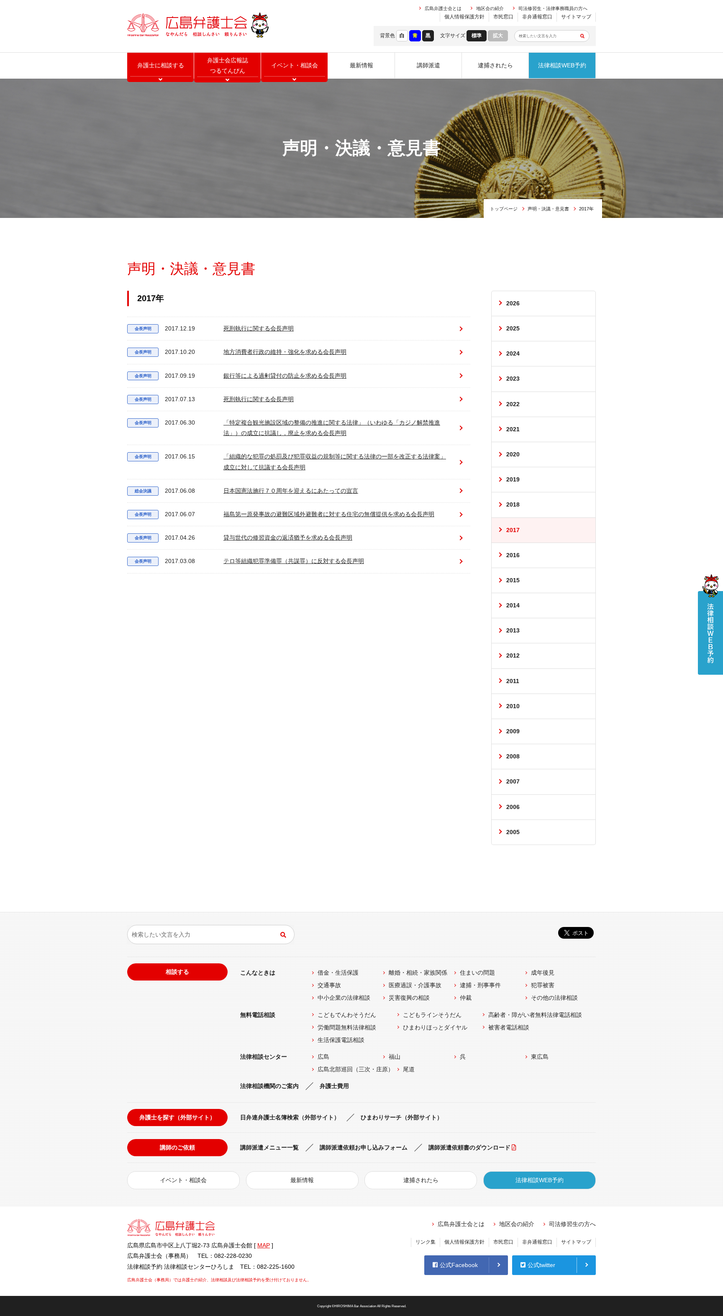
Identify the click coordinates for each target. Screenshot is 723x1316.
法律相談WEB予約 (562, 65)
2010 (513, 706)
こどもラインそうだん (432, 1014)
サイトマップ (576, 17)
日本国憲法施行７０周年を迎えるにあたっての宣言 (247, 490)
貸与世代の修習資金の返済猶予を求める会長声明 (244, 537)
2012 (513, 655)
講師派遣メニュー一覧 (269, 1147)
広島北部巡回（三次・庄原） (356, 1069)
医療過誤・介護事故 (415, 985)
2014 (513, 605)
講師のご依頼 (177, 1147)
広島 (323, 1056)
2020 (513, 454)
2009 (513, 731)
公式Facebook (459, 1265)
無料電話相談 (257, 1014)
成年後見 (542, 972)
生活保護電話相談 (341, 1040)
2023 (513, 378)
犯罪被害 (542, 985)
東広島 (540, 1056)
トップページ (504, 208)
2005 (513, 832)
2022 (513, 404)
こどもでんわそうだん (347, 1014)
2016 (513, 555)
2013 (513, 630)
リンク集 (425, 1242)
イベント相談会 (294, 65)
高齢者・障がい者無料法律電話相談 (535, 1014)
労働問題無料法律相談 (347, 1027)
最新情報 (361, 65)
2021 (513, 429)
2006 (513, 807)
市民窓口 (503, 17)
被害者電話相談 (508, 1027)
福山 (394, 1056)
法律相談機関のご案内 (269, 1086)
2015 (513, 580)
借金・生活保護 (338, 972)
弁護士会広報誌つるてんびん (227, 65)
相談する (177, 971)
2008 (513, 756)
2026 (513, 303)
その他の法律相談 (554, 997)
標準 (477, 35)
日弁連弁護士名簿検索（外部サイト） (290, 1117)
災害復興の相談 (409, 997)
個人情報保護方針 (464, 17)
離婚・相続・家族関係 (418, 972)
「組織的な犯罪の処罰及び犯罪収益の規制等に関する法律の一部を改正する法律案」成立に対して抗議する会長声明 (290, 461)
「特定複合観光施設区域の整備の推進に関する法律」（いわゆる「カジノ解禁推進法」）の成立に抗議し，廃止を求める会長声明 (288, 427)
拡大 (498, 35)
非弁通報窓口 (537, 17)
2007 (513, 781)
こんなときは (257, 972)
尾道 (409, 1069)
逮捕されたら (495, 65)
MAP (263, 1245)
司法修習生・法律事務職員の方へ (552, 8)
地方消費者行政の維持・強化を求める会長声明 (241, 351)
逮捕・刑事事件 (480, 985)
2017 (513, 530)
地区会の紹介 (490, 8)
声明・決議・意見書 (548, 208)
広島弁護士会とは (443, 8)
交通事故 (329, 985)
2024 (513, 353)
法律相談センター (263, 1056)
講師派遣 (428, 65)
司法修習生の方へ (572, 1224)
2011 (512, 681)
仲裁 (466, 997)
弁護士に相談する (160, 65)
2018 (513, 504)
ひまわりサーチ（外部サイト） (402, 1117)
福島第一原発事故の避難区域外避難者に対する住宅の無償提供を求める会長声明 (285, 514)
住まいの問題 (477, 972)
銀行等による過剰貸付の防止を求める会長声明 (241, 375)
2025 (513, 328)
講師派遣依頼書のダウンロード (469, 1147)
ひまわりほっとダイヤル (435, 1027)
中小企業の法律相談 (344, 997)
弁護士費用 (334, 1086)
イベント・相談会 (183, 1180)
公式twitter (541, 1265)
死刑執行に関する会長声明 (214, 328)
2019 (513, 479)
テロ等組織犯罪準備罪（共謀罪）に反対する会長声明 (249, 561)
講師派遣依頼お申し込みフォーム (364, 1147)
